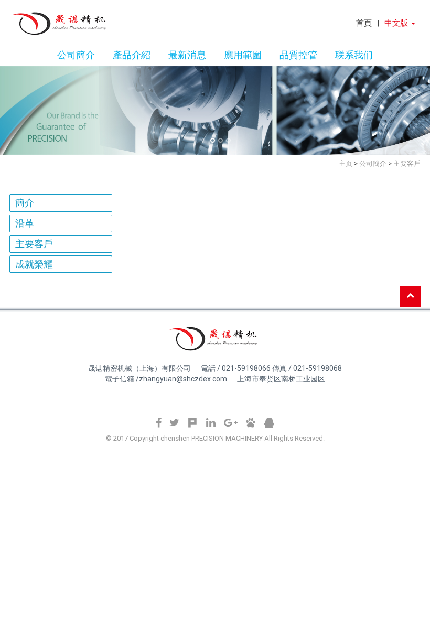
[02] (220, 140)
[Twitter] (174, 423)
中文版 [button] (397, 23)
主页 (345, 163)
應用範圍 (243, 54)
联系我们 (354, 54)
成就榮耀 (34, 264)
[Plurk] (192, 423)
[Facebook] (159, 423)
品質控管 (298, 54)
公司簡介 (76, 54)
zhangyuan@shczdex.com (183, 379)
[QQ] (269, 423)
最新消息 (187, 54)
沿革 (24, 223)
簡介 (24, 202)
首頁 (364, 23)
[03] (228, 140)
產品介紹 (131, 54)
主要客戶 (34, 243)
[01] (212, 140)
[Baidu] (250, 423)
